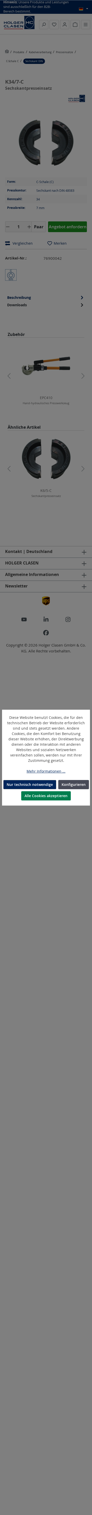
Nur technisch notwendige (30, 784)
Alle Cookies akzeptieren (46, 795)
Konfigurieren (74, 784)
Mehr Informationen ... (46, 771)
